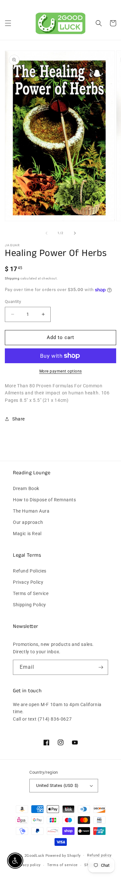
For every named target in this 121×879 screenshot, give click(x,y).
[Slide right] (75, 233)
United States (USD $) (57, 785)
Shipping (12, 278)
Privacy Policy (28, 582)
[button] (8, 23)
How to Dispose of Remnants (44, 499)
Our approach (28, 522)
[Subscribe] (101, 667)
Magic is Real (27, 533)
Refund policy (99, 855)
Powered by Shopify (63, 855)
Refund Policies (29, 570)
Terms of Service (31, 593)
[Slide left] (46, 233)
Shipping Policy (29, 604)
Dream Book (26, 488)
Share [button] (18, 418)
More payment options (60, 371)
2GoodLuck (35, 855)
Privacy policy (28, 865)
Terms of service (62, 865)
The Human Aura (31, 511)
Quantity (13, 301)
